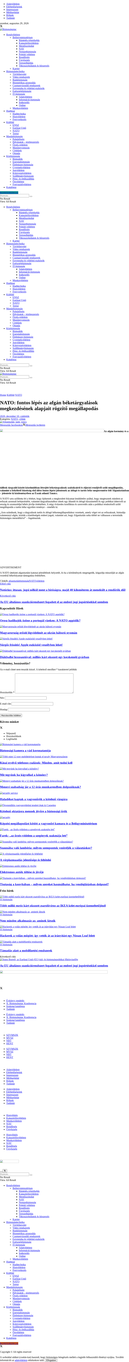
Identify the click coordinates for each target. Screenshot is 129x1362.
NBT (8, 1040)
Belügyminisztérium (23, 37)
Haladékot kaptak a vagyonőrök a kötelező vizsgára (33, 799)
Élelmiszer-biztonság (23, 164)
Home (3, 395)
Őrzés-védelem (20, 145)
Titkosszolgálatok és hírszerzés (34, 65)
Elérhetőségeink (14, 6)
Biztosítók (18, 159)
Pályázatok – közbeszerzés (26, 142)
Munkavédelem (20, 108)
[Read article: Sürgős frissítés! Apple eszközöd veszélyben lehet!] (64, 638)
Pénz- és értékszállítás (23, 178)
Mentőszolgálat (26, 46)
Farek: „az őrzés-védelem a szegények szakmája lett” (34, 835)
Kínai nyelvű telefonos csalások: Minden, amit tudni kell (36, 762)
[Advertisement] (64, 544)
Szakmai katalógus (15, 1006)
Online (22, 105)
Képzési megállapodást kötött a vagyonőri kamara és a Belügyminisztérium (48, 823)
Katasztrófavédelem (29, 43)
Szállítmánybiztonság (23, 176)
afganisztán (14, 581)
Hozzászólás (7, 692)
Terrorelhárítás (26, 63)
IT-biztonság (19, 94)
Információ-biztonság (29, 99)
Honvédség (12, 1115)
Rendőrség (24, 57)
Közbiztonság (13, 156)
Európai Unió (19, 128)
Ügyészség (24, 60)
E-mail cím (5, 703)
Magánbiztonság (14, 136)
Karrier (16, 68)
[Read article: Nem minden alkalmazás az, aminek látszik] (64, 911)
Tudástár (10, 18)
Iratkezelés (24, 102)
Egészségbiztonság (22, 91)
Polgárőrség (18, 139)
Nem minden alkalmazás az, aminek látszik (28, 920)
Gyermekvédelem (21, 167)
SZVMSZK (12, 1035)
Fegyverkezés (19, 119)
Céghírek (17, 150)
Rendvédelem (13, 34)
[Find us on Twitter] (1, 26)
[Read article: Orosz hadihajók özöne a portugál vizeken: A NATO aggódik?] (64, 614)
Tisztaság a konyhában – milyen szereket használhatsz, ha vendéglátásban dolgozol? (54, 884)
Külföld (10, 122)
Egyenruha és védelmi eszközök (29, 88)
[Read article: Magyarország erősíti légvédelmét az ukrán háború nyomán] (64, 626)
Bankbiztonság (20, 80)
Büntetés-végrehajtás (29, 40)
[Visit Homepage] (8, 29)
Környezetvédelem (22, 173)
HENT (9, 1043)
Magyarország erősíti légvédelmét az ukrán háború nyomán (38, 632)
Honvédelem (19, 116)
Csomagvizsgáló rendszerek (26, 85)
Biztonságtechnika (15, 71)
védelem (40, 581)
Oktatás (16, 153)
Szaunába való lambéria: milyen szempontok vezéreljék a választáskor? (46, 847)
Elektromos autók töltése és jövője (22, 872)
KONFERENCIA (9, 192)
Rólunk (10, 15)
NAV (21, 48)
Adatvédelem (13, 4)
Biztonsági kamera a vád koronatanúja (25, 750)
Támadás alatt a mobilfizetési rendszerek (26, 950)
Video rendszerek (21, 77)
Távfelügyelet (19, 74)
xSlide (22, 419)
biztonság (24, 581)
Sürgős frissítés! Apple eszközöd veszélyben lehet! (31, 644)
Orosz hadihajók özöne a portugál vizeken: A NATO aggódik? (40, 620)
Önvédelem (18, 181)
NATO (16, 130)
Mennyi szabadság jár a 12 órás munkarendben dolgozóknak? (40, 787)
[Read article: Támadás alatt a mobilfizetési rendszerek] (64, 941)
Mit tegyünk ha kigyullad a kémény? (24, 774)
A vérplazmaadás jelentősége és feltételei (25, 860)
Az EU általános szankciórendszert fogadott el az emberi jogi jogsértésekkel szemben (54, 965)
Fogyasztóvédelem (22, 184)
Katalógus (11, 187)
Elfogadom (51, 1360)
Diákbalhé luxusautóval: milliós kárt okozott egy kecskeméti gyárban (44, 657)
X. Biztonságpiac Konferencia (21, 1003)
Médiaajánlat (12, 12)
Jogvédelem (18, 170)
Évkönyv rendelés (15, 1000)
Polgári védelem (27, 54)
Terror (16, 133)
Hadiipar (10, 111)
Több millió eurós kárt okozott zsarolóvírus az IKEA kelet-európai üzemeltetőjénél (53, 905)
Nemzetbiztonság (27, 51)
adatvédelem (21, 1360)
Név (2, 698)
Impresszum (12, 9)
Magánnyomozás (21, 147)
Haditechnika (19, 113)
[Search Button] (31, 196)
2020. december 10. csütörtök (14, 416)
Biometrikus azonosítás (24, 82)
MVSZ (9, 1037)
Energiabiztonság (21, 161)
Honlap (3, 709)
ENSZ (16, 125)
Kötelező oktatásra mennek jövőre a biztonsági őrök (33, 811)
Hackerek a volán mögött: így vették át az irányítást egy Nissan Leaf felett (47, 935)
